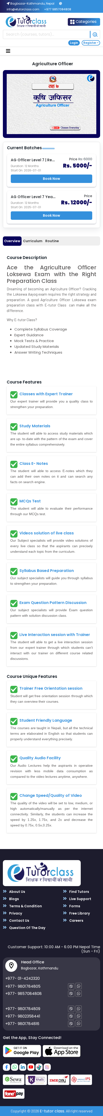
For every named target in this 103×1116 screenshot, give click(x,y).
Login (74, 43)
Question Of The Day (26, 927)
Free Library (79, 913)
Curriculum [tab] (32, 241)
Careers (76, 920)
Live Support (80, 898)
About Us (16, 891)
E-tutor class (52, 1111)
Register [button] (89, 43)
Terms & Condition (25, 906)
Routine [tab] (52, 241)
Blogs (13, 898)
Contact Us (18, 920)
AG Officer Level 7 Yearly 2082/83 (42, 196)
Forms (74, 906)
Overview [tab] (12, 241)
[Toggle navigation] (8, 51)
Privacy (15, 913)
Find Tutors (79, 891)
